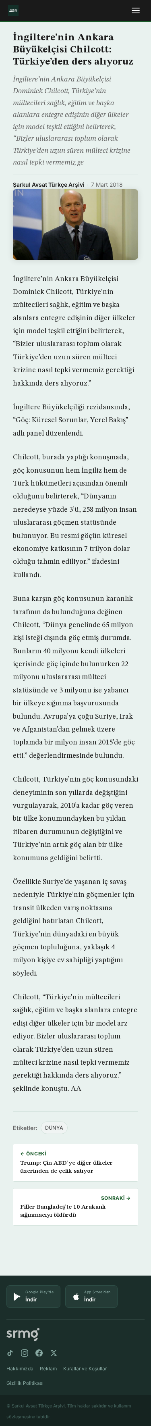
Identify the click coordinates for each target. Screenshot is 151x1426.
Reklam (48, 1369)
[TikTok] (10, 1353)
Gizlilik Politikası (24, 1383)
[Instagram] (24, 1353)
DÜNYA (54, 1128)
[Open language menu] (135, 10)
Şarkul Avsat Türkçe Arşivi (49, 184)
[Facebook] (39, 1353)
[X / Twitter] (53, 1353)
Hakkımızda (19, 1369)
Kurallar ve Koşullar (85, 1369)
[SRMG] (22, 1334)
